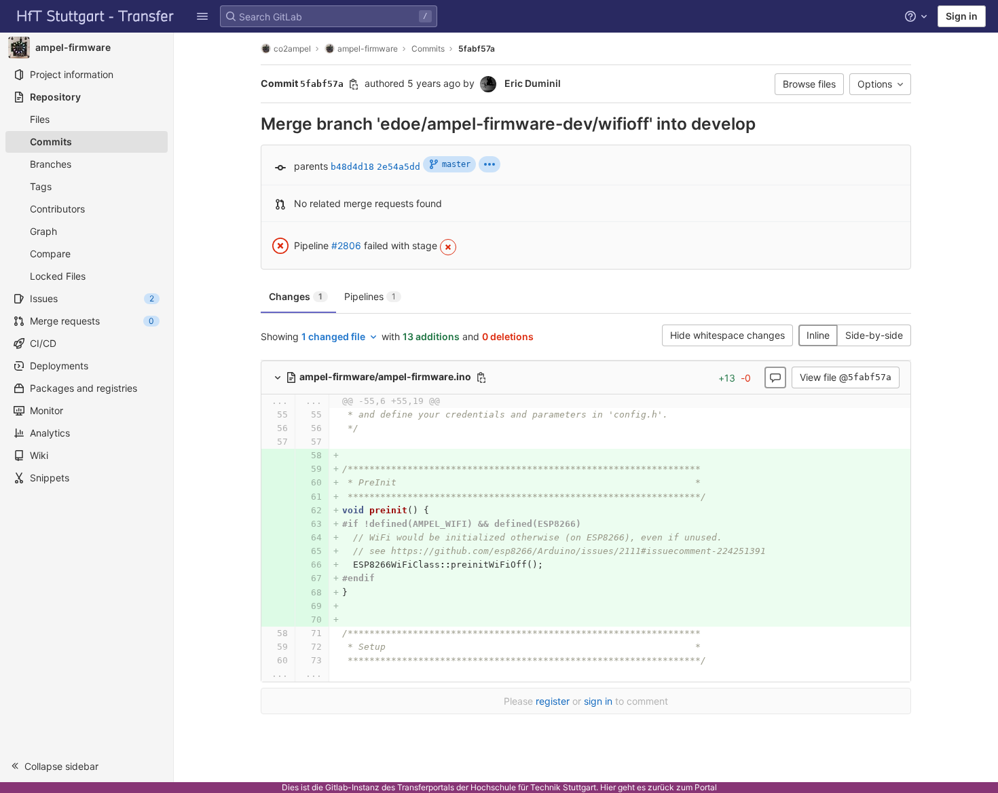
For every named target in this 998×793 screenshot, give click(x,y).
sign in (598, 701)
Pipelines (370, 296)
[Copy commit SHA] (354, 84)
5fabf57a (476, 48)
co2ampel (292, 48)
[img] (489, 164)
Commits (428, 48)
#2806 (346, 245)
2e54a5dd (398, 167)
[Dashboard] (95, 16)
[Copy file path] (481, 377)
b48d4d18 (352, 167)
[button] (202, 16)
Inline (818, 335)
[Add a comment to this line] (261, 415)
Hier (608, 787)
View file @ (845, 377)
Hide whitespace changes (727, 335)
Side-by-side (874, 335)
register (553, 701)
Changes (295, 296)
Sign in (962, 16)
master (456, 164)
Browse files (809, 84)
